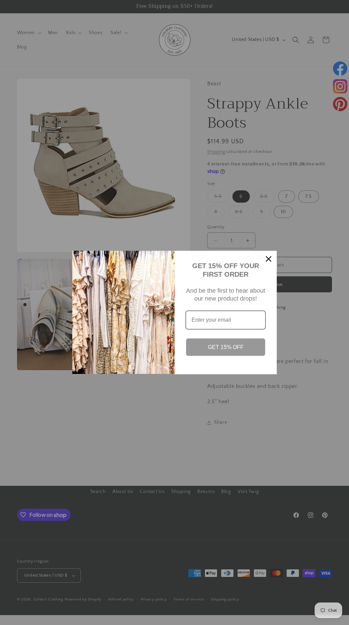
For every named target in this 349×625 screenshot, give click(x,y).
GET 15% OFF (226, 347)
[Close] (268, 259)
